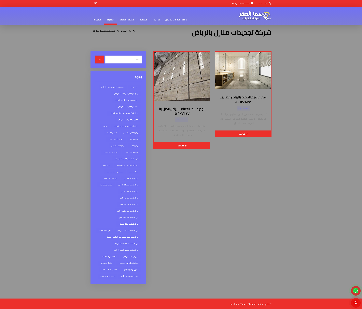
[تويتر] (95, 3)
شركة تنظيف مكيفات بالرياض (127, 230)
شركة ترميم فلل (106, 184)
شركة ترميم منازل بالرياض (129, 204)
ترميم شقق (134, 139)
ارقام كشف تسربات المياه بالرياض (126, 100)
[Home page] (133, 31)
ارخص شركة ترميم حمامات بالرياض (126, 93)
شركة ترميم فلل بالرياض (129, 191)
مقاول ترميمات (106, 263)
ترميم (105, 126)
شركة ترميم (134, 171)
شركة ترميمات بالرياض (115, 171)
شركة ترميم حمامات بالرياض (128, 184)
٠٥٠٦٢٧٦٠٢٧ (134, 87)
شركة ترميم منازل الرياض (129, 197)
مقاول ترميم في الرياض (129, 276)
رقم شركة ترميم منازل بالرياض (127, 165)
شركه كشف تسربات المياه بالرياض (126, 250)
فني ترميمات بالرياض (130, 256)
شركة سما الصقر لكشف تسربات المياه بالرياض (122, 237)
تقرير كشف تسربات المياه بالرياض (126, 158)
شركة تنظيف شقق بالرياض (128, 224)
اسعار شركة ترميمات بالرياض (128, 106)
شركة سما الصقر (105, 230)
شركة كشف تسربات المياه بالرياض (126, 243)
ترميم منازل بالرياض (111, 152)
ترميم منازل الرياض (131, 152)
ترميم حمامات (112, 132)
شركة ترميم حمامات (110, 178)
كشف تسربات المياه (110, 256)
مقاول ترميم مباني (108, 276)
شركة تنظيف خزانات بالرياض (128, 217)
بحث (99, 59)
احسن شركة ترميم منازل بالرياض (112, 87)
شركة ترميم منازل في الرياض (127, 211)
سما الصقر (106, 165)
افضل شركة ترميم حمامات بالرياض (126, 126)
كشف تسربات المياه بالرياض (128, 263)
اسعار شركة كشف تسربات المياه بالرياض (124, 113)
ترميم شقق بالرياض (116, 139)
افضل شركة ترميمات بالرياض (128, 119)
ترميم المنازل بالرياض (130, 132)
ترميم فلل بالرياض (117, 145)
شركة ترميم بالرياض (131, 178)
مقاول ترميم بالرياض (131, 269)
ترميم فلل (134, 145)
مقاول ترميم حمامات (109, 269)
